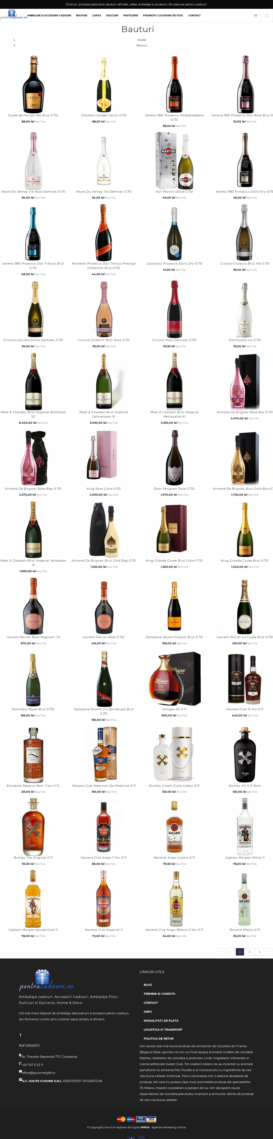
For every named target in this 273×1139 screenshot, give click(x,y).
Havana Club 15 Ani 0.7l (244, 709)
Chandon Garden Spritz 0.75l (104, 115)
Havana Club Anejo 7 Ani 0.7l (104, 857)
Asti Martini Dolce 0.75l (174, 191)
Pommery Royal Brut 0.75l (33, 709)
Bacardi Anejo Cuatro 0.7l (174, 857)
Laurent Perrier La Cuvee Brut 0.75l (245, 637)
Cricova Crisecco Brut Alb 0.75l (245, 263)
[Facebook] (20, 1035)
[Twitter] (26, 1035)
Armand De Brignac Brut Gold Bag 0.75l (104, 560)
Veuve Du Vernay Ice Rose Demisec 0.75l (33, 191)
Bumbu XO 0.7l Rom (245, 786)
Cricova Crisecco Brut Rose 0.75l (104, 340)
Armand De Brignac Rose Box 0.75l (245, 412)
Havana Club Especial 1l (104, 930)
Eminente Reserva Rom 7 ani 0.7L (33, 786)
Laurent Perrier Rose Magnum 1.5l (33, 637)
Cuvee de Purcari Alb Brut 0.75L (33, 115)
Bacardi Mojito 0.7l (245, 930)
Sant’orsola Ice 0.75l (245, 340)
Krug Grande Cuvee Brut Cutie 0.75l (174, 560)
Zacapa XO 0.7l (174, 709)
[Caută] (267, 15)
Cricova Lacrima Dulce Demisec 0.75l (33, 340)
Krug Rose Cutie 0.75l (104, 489)
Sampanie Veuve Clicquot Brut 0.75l (174, 637)
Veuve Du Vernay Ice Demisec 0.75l (104, 191)
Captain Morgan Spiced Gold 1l (33, 930)
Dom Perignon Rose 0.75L (174, 489)
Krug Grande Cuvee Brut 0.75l (245, 560)
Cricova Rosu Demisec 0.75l (174, 340)
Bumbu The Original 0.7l (33, 857)
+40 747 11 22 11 (32, 1065)
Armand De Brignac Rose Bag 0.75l (33, 489)
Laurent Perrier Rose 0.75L (104, 637)
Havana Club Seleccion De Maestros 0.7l (104, 786)
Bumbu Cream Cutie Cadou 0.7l (174, 786)
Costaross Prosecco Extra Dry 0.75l (174, 263)
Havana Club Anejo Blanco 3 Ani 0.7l (174, 930)
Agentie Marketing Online (169, 1127)
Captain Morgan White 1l (245, 857)
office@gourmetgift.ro (38, 1073)
